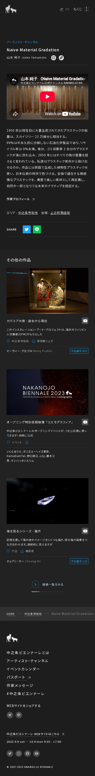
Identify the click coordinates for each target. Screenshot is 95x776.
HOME (11, 614)
